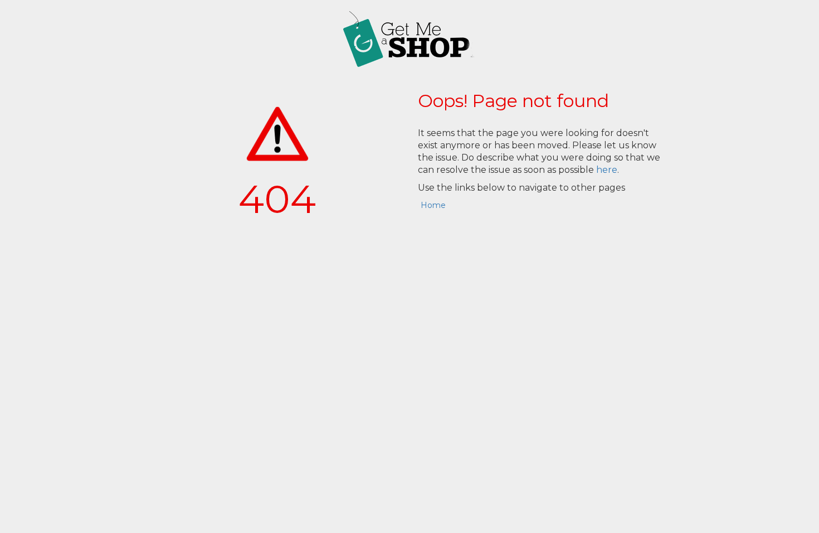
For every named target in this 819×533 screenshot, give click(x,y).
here (606, 169)
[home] (409, 39)
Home (433, 205)
